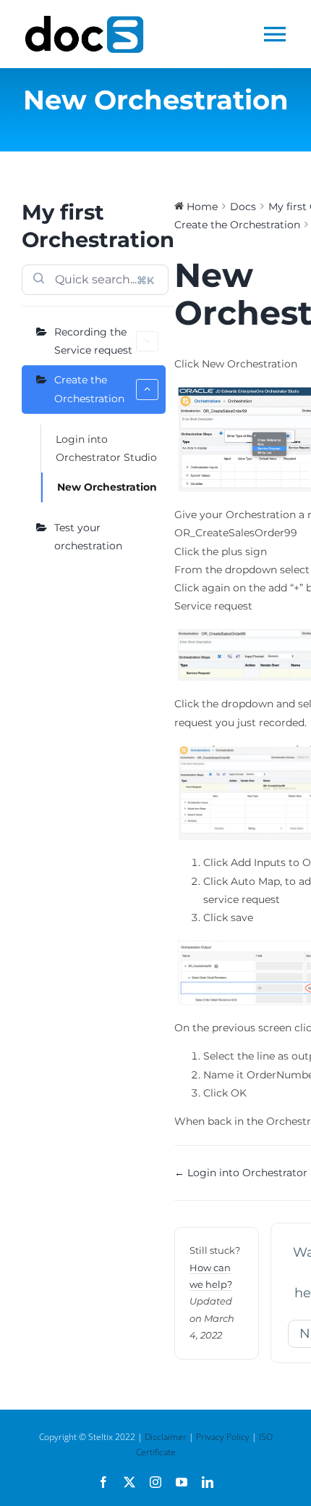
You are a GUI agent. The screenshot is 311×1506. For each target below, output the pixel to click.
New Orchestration (107, 487)
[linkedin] (207, 1482)
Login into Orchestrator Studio (106, 448)
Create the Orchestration (89, 388)
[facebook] (103, 1482)
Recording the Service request (93, 341)
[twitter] (129, 1482)
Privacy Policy (223, 1437)
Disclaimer (166, 1437)
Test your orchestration (88, 536)
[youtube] (181, 1482)
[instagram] (155, 1482)
